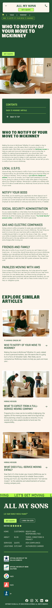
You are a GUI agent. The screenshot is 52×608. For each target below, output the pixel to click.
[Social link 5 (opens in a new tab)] (46, 601)
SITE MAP (18, 545)
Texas (12, 15)
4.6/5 (12, 575)
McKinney (23, 15)
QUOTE (17, 542)
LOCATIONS (8, 545)
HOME (6, 531)
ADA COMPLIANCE (33, 542)
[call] (46, 5)
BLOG (16, 536)
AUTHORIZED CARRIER (35, 545)
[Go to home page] (3, 15)
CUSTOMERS (19, 531)
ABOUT (6, 536)
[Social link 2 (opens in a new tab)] (31, 601)
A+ (11, 593)
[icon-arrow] (46, 345)
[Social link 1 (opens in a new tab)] (26, 601)
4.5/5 (12, 584)
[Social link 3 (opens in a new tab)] (36, 601)
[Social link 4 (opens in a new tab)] (41, 601)
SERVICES (8, 542)
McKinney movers (41, 148)
